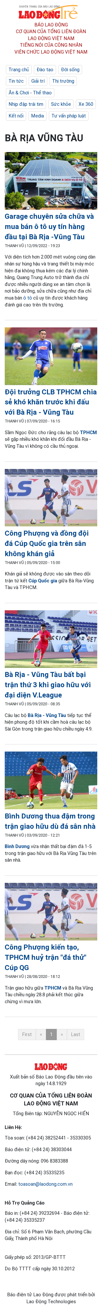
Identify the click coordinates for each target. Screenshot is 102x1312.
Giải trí (38, 81)
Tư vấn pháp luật (68, 116)
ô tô (27, 298)
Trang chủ (19, 69)
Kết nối (16, 116)
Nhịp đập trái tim (26, 104)
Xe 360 (86, 104)
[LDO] (51, 181)
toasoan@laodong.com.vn (45, 1184)
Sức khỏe (61, 104)
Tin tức (16, 81)
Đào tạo (45, 69)
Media (37, 116)
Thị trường (63, 81)
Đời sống (70, 69)
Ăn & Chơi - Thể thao (30, 93)
